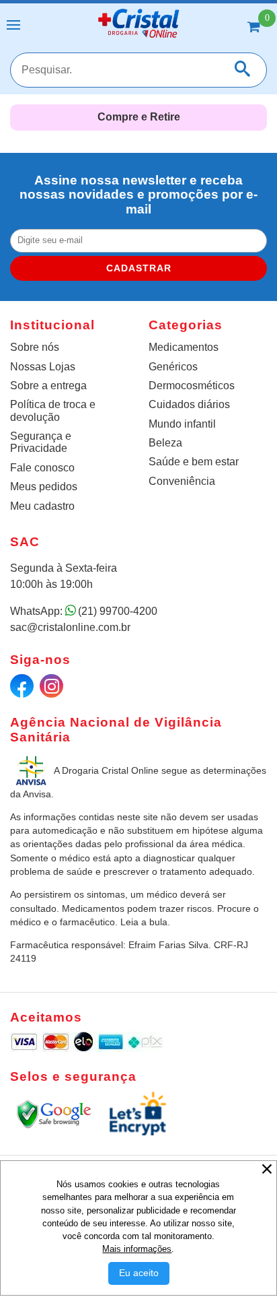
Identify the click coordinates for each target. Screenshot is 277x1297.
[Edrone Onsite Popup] (138, 648)
